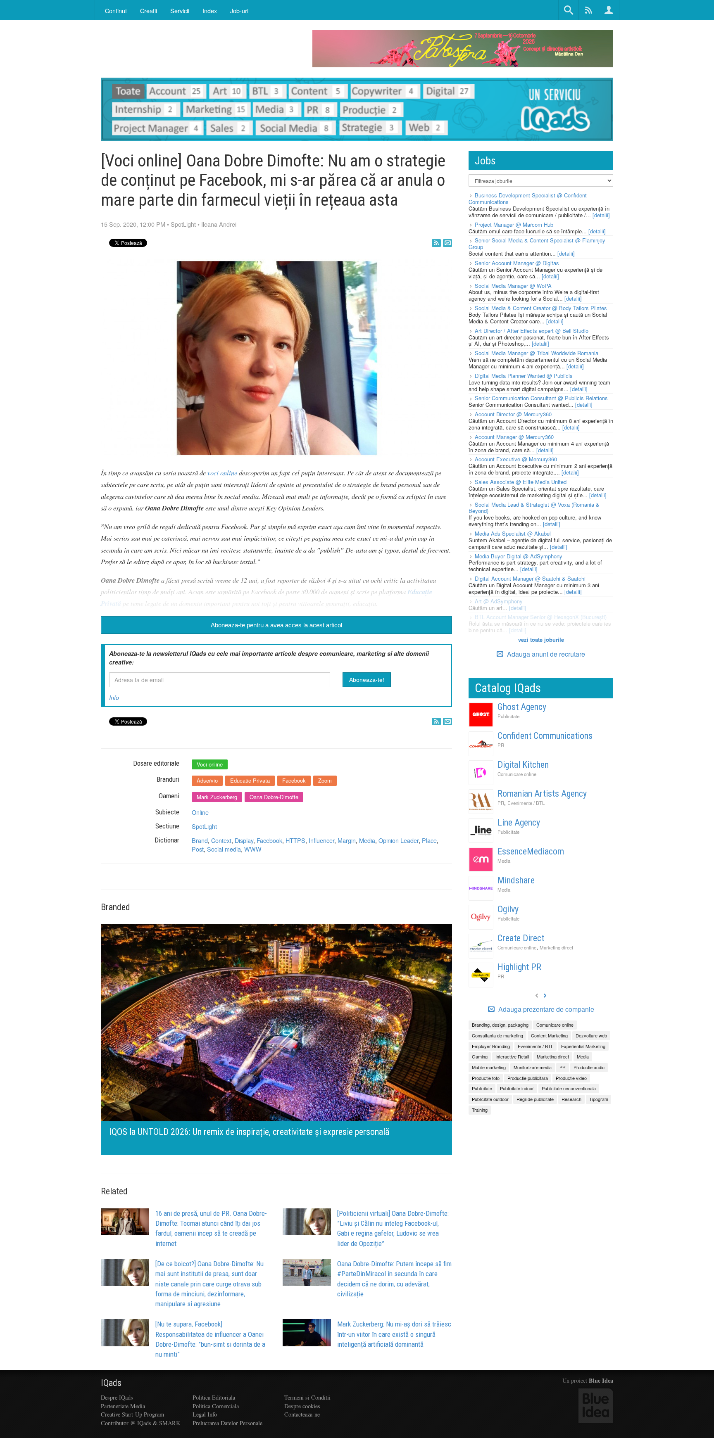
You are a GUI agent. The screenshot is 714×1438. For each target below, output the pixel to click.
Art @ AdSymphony (499, 601)
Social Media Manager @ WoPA (513, 285)
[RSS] (436, 243)
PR (500, 745)
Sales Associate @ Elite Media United (520, 482)
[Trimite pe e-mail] (447, 243)
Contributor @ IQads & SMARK (140, 1423)
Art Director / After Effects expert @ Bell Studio (531, 331)
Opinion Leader (398, 840)
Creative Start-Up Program (132, 1414)
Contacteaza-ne (302, 1414)
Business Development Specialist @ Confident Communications (528, 198)
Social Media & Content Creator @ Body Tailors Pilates (541, 308)
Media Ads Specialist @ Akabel (513, 533)
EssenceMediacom (530, 851)
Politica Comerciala (216, 1406)
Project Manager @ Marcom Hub (514, 224)
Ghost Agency (521, 707)
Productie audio (589, 1067)
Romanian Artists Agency (542, 793)
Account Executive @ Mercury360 (516, 459)
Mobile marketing (489, 1067)
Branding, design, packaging (500, 1024)
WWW (253, 849)
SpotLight (183, 224)
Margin (347, 840)
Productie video (571, 1078)
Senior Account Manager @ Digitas (517, 263)
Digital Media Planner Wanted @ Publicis (524, 376)
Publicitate (508, 716)
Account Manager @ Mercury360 (514, 437)
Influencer (321, 840)
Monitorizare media (533, 1067)
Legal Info (205, 1414)
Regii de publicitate (535, 1099)
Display (244, 840)
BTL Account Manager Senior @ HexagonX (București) (541, 617)
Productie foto (486, 1078)
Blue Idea (601, 1380)
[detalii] (601, 215)
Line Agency (518, 822)
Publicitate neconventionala (569, 1088)
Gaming (480, 1056)
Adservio (207, 780)
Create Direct (520, 938)
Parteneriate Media (123, 1406)
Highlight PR (519, 967)
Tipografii (598, 1099)
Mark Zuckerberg (217, 797)
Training (480, 1109)
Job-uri (239, 10)
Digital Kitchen (523, 764)
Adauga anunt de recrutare (545, 653)
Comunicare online (516, 774)
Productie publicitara (527, 1078)
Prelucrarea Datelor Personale (227, 1423)
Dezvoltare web (591, 1035)
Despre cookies (302, 1406)
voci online (222, 472)
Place (429, 840)
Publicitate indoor (517, 1088)
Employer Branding (491, 1046)
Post (198, 849)
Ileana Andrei (218, 224)
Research (571, 1099)
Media (367, 840)
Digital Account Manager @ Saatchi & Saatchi (530, 578)
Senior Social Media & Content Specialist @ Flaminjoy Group (537, 243)
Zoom (325, 780)
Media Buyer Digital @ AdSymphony (518, 556)
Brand (200, 840)
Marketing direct (556, 947)
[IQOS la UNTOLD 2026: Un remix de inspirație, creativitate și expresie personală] (276, 1038)
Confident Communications (545, 736)
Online (200, 812)
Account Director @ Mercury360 (513, 414)
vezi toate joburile (541, 639)
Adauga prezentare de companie (545, 1009)
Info (114, 697)
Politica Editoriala (214, 1397)
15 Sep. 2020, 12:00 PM (133, 224)
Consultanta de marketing (497, 1035)
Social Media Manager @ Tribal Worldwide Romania (536, 353)
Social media (224, 849)
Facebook (294, 780)
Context (221, 840)
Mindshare (516, 880)
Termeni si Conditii (307, 1397)
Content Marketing (549, 1035)
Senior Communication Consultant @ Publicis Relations (541, 398)
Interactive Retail (512, 1056)
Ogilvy (508, 909)
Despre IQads (117, 1397)
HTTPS (295, 840)
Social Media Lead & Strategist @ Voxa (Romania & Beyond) (534, 508)
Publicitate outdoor (490, 1099)
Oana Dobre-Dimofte (274, 797)
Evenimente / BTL (526, 803)
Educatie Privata (250, 780)
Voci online (210, 764)
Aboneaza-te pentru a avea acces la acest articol (276, 625)
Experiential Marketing (583, 1046)
